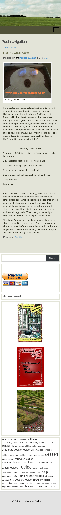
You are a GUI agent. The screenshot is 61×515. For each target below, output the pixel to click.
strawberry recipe (41, 480)
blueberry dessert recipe (15, 442)
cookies (22, 455)
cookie (4, 455)
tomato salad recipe (42, 483)
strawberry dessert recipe (17, 479)
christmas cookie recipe (16, 449)
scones (16, 472)
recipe (25, 466)
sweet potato (7, 483)
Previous (7, 47)
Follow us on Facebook (11, 296)
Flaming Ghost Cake (16, 52)
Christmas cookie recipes (41, 450)
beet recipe (24, 439)
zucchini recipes (47, 486)
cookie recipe (13, 455)
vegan (53, 483)
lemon (31, 462)
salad (35, 468)
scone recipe (6, 472)
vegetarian (6, 486)
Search (52, 258)
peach (37, 462)
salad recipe (43, 468)
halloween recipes (24, 459)
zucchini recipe (28, 486)
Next (17, 47)
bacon (16, 439)
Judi (46, 58)
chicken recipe (30, 446)
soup (45, 472)
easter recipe (7, 459)
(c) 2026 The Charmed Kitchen (26, 501)
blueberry (34, 439)
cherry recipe (17, 446)
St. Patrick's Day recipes (28, 475)
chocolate (41, 446)
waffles (15, 487)
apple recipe (7, 439)
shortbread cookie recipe (31, 472)
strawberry (50, 476)
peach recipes (10, 467)
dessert (51, 454)
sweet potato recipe (23, 483)
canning (6, 446)
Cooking (19, 237)
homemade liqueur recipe (14, 462)
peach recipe (47, 462)
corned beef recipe (35, 455)
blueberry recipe (37, 443)
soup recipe (7, 476)
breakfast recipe (52, 443)
